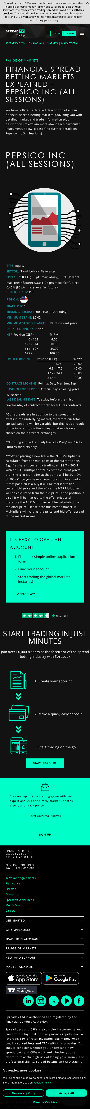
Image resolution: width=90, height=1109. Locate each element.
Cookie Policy (42, 1082)
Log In (56, 33)
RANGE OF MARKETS (21, 948)
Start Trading (45, 763)
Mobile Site (13, 905)
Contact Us (13, 894)
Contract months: (21, 383)
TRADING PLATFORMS (22, 939)
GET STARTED (15, 920)
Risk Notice (13, 883)
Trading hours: (19, 312)
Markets (52, 43)
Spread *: (13, 277)
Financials (36, 43)
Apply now (26, 593)
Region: (12, 299)
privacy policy (33, 805)
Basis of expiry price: (23, 389)
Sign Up (70, 33)
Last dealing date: (21, 399)
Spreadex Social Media (20, 900)
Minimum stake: (19, 317)
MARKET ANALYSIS (19, 966)
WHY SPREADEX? (18, 929)
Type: (10, 266)
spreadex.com (15, 43)
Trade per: (14, 306)
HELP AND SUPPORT (21, 957)
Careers (10, 910)
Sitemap (11, 889)
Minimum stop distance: (26, 323)
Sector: (12, 271)
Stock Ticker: (17, 292)
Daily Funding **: (20, 329)
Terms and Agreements (21, 878)
